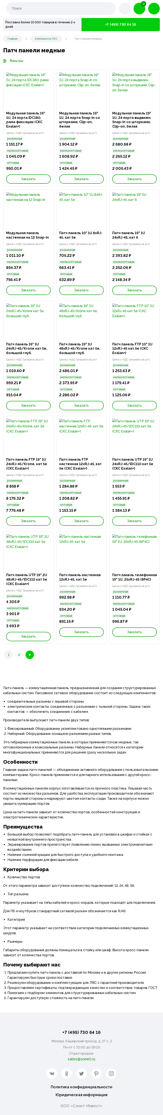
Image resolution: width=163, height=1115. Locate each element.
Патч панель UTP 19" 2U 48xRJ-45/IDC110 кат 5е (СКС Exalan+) (26, 579)
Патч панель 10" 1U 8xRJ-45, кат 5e (81, 235)
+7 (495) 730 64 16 (120, 24)
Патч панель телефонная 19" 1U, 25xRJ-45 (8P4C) (134, 577)
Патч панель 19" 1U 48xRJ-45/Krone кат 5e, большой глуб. (79, 348)
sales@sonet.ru (81, 1059)
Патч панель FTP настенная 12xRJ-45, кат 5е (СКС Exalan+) (80, 463)
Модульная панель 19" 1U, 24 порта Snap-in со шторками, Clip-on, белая (79, 119)
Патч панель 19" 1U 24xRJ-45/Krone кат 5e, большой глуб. (26, 348)
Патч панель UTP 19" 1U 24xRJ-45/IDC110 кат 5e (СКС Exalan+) (132, 463)
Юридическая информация (81, 1095)
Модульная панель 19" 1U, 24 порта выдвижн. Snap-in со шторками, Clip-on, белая (131, 119)
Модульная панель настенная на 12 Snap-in (27, 235)
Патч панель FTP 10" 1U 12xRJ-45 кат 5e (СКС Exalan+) (132, 348)
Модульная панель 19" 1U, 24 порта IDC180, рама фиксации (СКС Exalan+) (25, 119)
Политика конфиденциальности (81, 1087)
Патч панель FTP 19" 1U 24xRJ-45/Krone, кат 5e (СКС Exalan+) (26, 463)
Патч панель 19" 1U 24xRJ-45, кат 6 (128, 235)
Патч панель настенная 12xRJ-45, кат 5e (80, 577)
